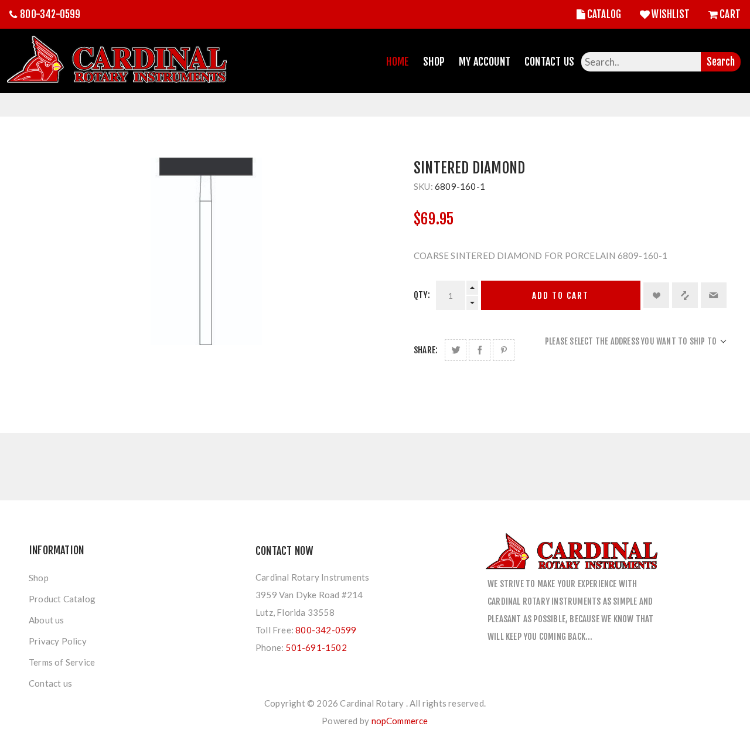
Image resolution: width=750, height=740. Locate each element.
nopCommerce (399, 720)
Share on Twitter (455, 350)
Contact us (50, 683)
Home (397, 61)
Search (721, 62)
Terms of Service (62, 662)
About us (46, 620)
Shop (434, 61)
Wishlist (671, 14)
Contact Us (549, 61)
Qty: (422, 295)
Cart (730, 14)
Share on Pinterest (503, 350)
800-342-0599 (50, 14)
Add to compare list (685, 295)
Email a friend (714, 295)
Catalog (604, 14)
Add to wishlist (656, 295)
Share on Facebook (479, 350)
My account (484, 61)
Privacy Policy (58, 641)
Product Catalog (62, 599)
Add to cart (560, 295)
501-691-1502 (315, 647)
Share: (426, 350)
